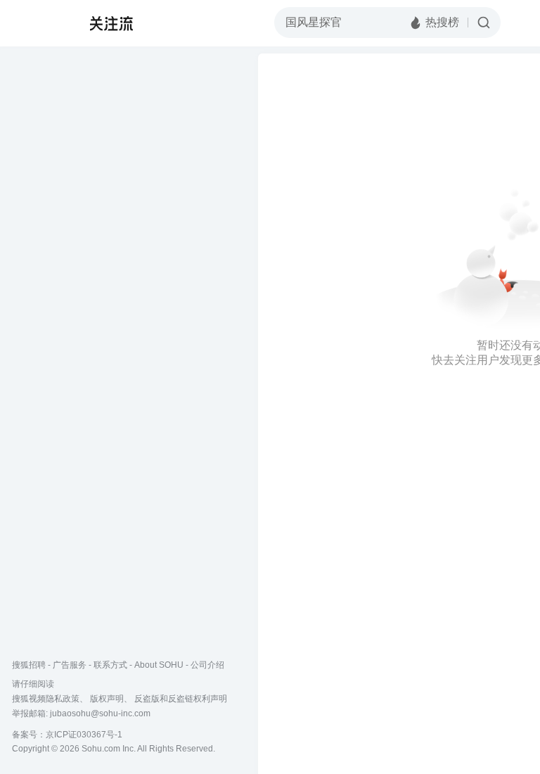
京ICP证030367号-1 (84, 735)
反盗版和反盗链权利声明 (180, 699)
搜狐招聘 (29, 665)
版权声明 (107, 699)
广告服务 (69, 665)
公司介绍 (207, 665)
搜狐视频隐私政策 (45, 699)
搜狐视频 (39, 23)
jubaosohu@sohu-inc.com (100, 713)
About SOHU (159, 665)
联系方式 (110, 665)
